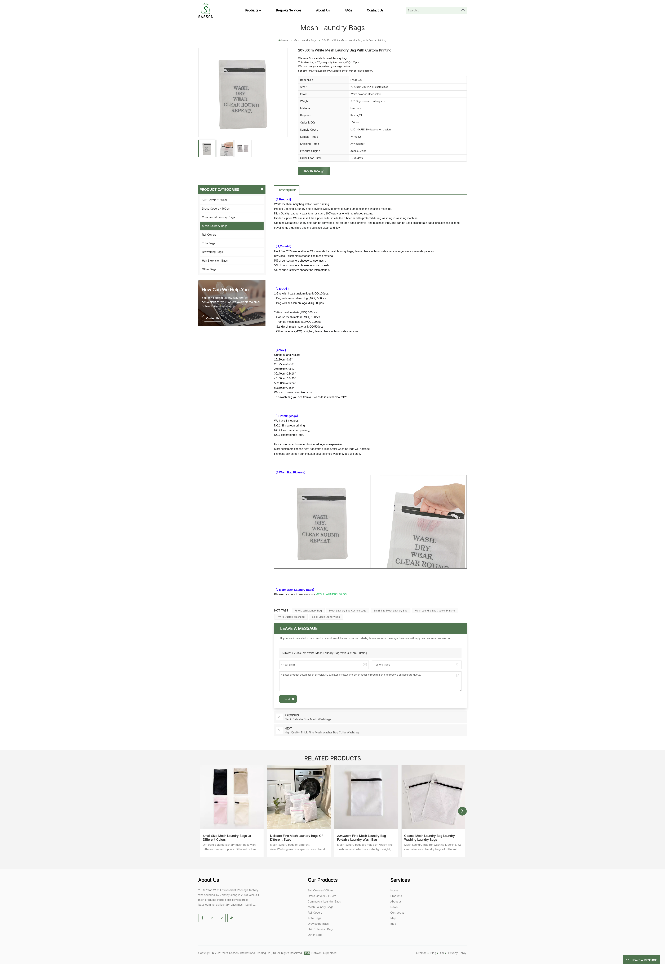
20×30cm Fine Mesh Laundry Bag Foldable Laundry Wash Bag (361, 837)
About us (323, 10)
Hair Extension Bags (215, 260)
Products (251, 10)
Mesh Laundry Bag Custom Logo (347, 610)
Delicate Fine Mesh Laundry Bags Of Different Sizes (296, 837)
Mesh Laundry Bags (305, 40)
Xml (442, 953)
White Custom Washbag (291, 616)
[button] (462, 811)
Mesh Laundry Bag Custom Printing (435, 610)
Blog (393, 923)
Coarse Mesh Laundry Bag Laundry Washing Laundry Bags (429, 837)
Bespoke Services (288, 10)
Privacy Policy (457, 953)
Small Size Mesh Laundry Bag (390, 610)
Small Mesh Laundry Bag (326, 616)
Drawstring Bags (212, 252)
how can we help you (225, 289)
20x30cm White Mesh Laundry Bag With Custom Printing (330, 653)
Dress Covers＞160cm (216, 208)
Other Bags (209, 269)
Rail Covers (209, 234)
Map (393, 918)
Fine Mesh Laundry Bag (308, 610)
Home (284, 40)
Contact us (375, 10)
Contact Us (212, 318)
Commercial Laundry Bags (218, 217)
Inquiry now (312, 170)
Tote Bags (208, 243)
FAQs (348, 10)
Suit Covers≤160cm (214, 200)
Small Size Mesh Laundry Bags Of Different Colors (227, 837)
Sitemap (421, 953)
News (394, 907)
